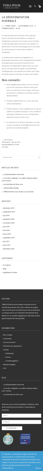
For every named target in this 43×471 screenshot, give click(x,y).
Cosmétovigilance (11, 361)
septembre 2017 (9, 238)
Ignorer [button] (38, 468)
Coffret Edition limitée (11, 188)
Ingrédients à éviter (10, 272)
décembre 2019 (8, 208)
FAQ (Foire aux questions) (12, 346)
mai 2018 (6, 230)
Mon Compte (7, 335)
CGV (4, 368)
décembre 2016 (8, 249)
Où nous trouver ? (9, 342)
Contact (6, 350)
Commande (7, 338)
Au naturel (7, 265)
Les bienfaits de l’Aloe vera (13, 184)
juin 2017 (6, 241)
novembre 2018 (8, 223)
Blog (18, 28)
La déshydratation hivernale (13, 174)
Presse (8, 357)
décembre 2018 (8, 219)
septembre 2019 (9, 212)
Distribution (9, 353)
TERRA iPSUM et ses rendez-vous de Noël (18, 192)
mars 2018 (7, 234)
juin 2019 (6, 215)
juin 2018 (6, 226)
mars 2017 (7, 245)
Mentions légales (9, 364)
